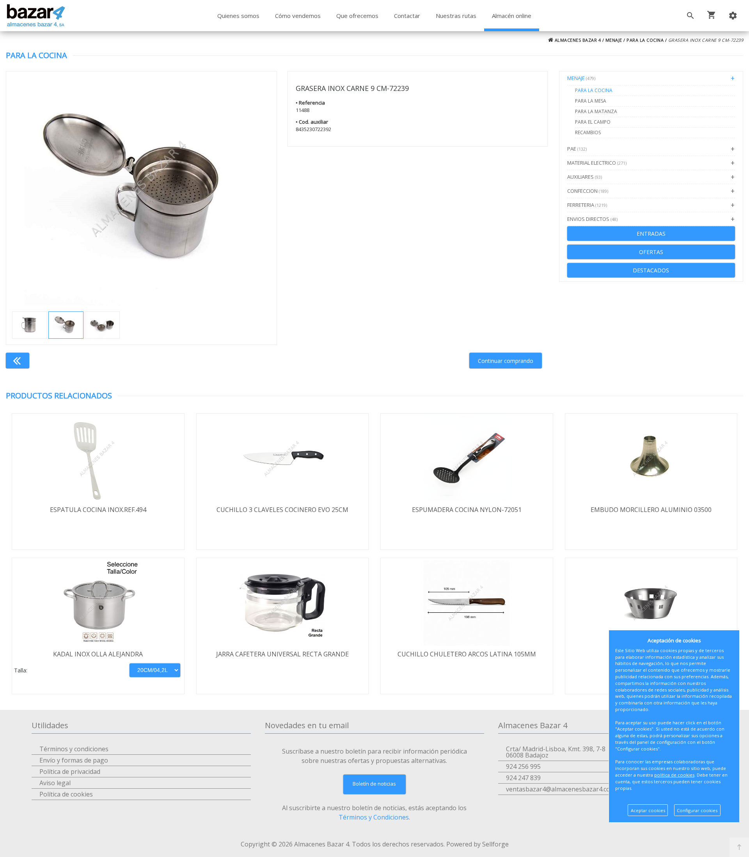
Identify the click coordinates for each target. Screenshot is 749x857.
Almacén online (511, 16)
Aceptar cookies (648, 810)
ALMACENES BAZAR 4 (577, 40)
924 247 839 (523, 777)
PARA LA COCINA (645, 40)
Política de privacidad (69, 771)
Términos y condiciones (73, 749)
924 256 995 (523, 766)
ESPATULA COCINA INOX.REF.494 (98, 509)
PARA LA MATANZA (596, 111)
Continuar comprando (505, 360)
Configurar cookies (697, 810)
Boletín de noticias (374, 783)
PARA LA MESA (590, 101)
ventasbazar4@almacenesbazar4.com (561, 789)
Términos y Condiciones (374, 817)
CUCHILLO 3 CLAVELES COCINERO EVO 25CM (282, 509)
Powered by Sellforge (477, 844)
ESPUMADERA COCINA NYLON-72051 (467, 509)
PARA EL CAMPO (593, 122)
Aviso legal (55, 783)
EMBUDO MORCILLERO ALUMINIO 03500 (651, 509)
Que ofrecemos (357, 16)
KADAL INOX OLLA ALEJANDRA (98, 654)
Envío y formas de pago (73, 760)
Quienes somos (238, 16)
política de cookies (674, 775)
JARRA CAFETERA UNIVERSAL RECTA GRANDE (282, 654)
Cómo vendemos (298, 16)
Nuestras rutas (456, 16)
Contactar (407, 16)
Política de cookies (66, 794)
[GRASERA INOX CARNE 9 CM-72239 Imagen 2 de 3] (141, 188)
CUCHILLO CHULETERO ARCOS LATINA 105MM (467, 654)
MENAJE (613, 40)
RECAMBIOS (588, 132)
